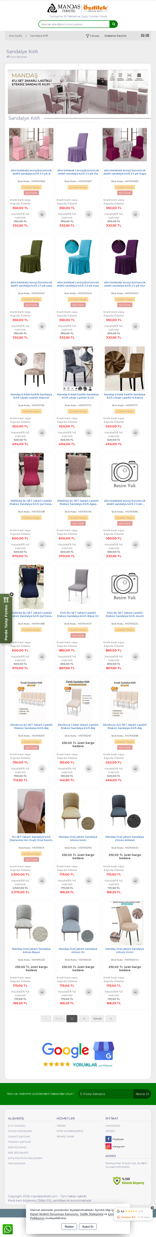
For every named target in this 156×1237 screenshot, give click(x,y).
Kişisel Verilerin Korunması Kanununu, (54, 1214)
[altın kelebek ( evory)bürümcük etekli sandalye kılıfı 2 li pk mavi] (78, 256)
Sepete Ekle (42, 214)
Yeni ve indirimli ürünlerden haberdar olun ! (40, 1094)
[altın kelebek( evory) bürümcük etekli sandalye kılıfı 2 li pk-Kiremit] (125, 475)
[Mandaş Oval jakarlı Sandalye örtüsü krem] (78, 811)
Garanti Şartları (19, 1136)
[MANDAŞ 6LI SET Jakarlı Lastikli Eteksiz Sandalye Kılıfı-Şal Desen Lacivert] (31, 587)
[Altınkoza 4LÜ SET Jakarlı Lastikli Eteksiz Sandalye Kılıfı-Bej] (125, 699)
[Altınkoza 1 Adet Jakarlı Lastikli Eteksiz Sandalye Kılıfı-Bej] (78, 699)
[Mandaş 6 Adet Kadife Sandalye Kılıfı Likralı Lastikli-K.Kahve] (125, 368)
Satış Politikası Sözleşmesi (25, 1158)
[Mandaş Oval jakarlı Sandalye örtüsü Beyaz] (31, 923)
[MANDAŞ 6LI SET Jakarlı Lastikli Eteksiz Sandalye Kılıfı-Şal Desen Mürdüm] (31, 475)
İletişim (110, 1131)
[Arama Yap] (113, 24)
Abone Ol (142, 1094)
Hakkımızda (112, 1125)
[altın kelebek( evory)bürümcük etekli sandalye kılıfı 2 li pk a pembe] (31, 144)
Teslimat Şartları (19, 1141)
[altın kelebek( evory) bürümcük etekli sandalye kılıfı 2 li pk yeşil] (31, 256)
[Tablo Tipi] (147, 36)
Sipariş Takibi (65, 1136)
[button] (92, 36)
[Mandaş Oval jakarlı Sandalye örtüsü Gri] (78, 923)
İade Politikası (17, 1147)
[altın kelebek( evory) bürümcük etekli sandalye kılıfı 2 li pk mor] (125, 256)
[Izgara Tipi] (143, 36)
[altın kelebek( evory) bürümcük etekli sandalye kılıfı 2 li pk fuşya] (125, 144)
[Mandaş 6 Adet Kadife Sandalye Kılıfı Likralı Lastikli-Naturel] (31, 368)
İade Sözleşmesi (18, 1152)
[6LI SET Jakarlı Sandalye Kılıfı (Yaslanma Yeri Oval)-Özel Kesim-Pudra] (31, 811)
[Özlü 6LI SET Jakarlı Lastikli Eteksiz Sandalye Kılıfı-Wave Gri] (78, 587)
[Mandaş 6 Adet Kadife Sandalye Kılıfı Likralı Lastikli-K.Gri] (78, 368)
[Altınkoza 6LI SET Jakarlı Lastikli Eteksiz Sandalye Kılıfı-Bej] (31, 699)
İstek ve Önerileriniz (70, 1131)
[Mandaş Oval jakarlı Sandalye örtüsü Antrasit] (125, 811)
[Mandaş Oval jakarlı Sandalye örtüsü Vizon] (125, 923)
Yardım (61, 1125)
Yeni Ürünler (16, 1163)
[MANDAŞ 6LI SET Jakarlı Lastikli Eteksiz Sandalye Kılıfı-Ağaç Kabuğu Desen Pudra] (78, 475)
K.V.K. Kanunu (16, 1125)
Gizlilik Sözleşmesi (20, 1131)
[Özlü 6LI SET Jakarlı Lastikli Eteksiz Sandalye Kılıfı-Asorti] (125, 587)
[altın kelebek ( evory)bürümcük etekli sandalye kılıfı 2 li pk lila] (78, 144)
